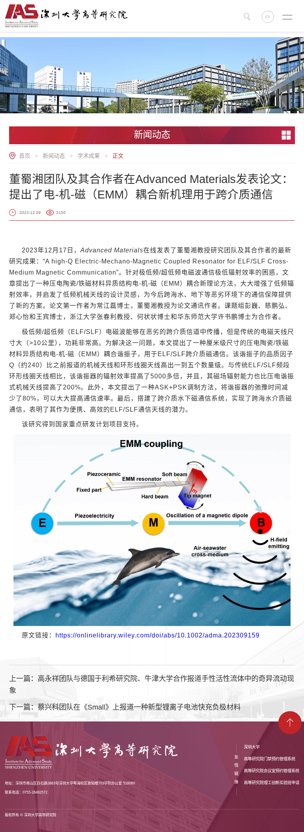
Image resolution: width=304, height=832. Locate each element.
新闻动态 (54, 156)
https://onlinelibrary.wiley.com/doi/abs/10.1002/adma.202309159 (157, 635)
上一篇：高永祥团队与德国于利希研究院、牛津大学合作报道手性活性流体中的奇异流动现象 (151, 685)
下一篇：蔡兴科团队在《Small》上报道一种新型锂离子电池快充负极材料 (125, 707)
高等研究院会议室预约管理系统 (271, 771)
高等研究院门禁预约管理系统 (269, 759)
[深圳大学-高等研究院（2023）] (69, 15)
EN (267, 17)
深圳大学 (252, 747)
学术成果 (89, 156)
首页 (24, 156)
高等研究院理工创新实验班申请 (271, 782)
